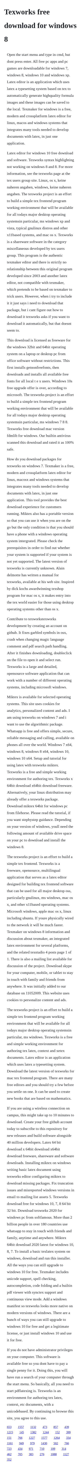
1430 (44, 1443)
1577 (44, 1437)
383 (31, 1454)
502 (55, 1443)
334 (68, 1437)
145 (21, 1432)
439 (66, 1427)
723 (9, 1448)
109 (53, 1448)
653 (9, 1427)
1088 (54, 1454)
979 (32, 1443)
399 (68, 1432)
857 (55, 1427)
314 (64, 1448)
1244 (46, 1432)
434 (20, 1448)
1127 (66, 1454)
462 (9, 1454)
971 (31, 1448)
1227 (32, 1437)
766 (20, 1437)
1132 (33, 1427)
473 (45, 1427)
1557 (21, 1427)
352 (9, 1459)
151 (9, 1437)
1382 (33, 1432)
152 (57, 1432)
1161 (10, 1443)
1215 (10, 1432)
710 (42, 1448)
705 (20, 1454)
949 (21, 1443)
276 (42, 1454)
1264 (57, 1437)
